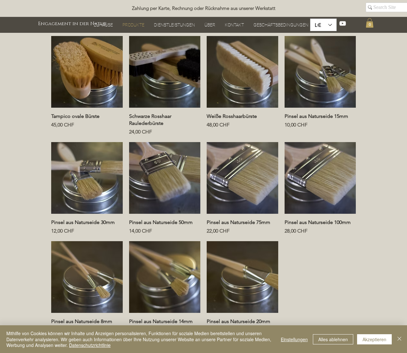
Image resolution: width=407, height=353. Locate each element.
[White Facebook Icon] (317, 23)
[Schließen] (399, 339)
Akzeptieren (374, 339)
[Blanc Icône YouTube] (343, 23)
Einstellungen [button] (294, 339)
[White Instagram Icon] (330, 23)
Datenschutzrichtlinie (90, 345)
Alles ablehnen (333, 339)
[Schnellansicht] (87, 72)
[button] (370, 23)
